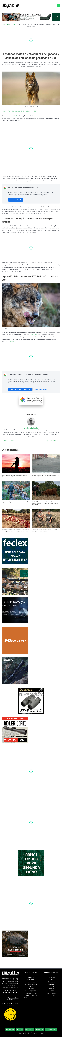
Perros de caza (51, 993)
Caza (51, 980)
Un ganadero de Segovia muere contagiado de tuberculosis (15, 502)
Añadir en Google (16, 200)
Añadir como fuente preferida (20, 389)
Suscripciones (31, 980)
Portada (5, 24)
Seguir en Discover (40, 389)
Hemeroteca (51, 995)
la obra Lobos (33, 334)
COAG (15, 116)
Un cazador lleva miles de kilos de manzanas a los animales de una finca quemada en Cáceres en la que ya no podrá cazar (15, 530)
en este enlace (13, 341)
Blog (10, 24)
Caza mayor (51, 982)
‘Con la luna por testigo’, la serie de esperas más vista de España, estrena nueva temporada (44, 530)
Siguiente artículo (53, 441)
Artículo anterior (8, 441)
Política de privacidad (31, 991)
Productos (52, 988)
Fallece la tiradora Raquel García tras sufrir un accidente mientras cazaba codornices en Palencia (14, 476)
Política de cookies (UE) (31, 997)
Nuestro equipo (31, 982)
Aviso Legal (31, 988)
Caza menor (51, 984)
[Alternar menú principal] (58, 5)
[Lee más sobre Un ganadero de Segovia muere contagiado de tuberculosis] (16, 490)
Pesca (52, 986)
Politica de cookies (31, 993)
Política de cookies (31, 995)
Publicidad (31, 977)
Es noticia (15, 24)
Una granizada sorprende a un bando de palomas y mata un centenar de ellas (45, 476)
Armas (52, 991)
